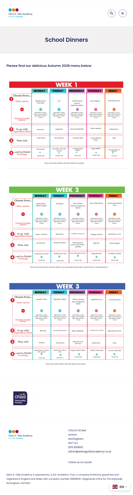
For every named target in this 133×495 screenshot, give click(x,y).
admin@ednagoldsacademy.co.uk (89, 451)
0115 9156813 (75, 447)
